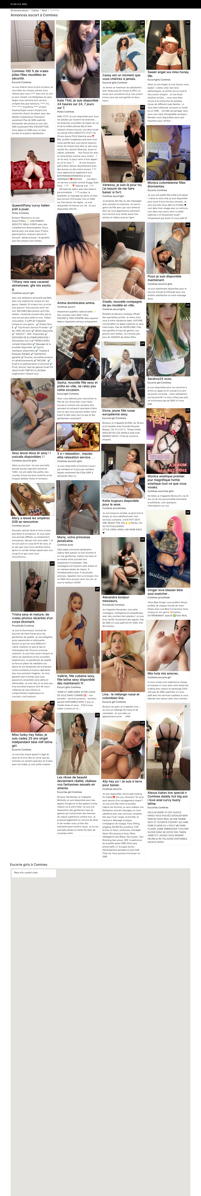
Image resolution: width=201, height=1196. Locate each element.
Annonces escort (19, 10)
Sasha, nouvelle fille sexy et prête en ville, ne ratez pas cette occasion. (77, 386)
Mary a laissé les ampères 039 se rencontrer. (31, 520)
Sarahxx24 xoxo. (160, 379)
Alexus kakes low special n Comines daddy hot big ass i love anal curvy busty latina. (168, 798)
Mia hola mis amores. (163, 673)
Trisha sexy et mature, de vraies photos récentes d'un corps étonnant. (32, 618)
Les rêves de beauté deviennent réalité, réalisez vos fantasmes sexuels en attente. (76, 782)
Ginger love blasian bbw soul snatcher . (165, 592)
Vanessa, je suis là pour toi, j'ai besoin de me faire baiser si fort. (122, 188)
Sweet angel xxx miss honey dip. (168, 74)
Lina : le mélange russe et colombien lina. (120, 696)
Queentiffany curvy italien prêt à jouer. (31, 207)
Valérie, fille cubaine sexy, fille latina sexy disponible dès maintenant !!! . (76, 679)
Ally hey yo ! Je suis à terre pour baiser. (122, 783)
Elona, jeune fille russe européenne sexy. (118, 412)
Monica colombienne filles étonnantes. (167, 184)
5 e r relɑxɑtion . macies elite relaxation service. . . (76, 455)
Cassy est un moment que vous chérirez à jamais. (121, 77)
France (35, 10)
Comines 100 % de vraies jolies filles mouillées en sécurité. (30, 74)
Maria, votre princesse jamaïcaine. (73, 539)
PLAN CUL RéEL (19, 4)
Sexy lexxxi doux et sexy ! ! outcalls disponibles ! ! (31, 454)
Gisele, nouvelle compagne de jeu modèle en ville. (122, 303)
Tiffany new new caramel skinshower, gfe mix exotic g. (31, 285)
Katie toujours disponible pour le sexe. (120, 502)
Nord (44, 10)
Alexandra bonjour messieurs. (115, 599)
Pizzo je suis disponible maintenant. (164, 278)
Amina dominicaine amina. (76, 303)
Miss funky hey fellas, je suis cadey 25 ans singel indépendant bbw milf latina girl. (32, 740)
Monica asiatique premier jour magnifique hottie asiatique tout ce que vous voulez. (167, 481)
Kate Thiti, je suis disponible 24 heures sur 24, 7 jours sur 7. (77, 104)
